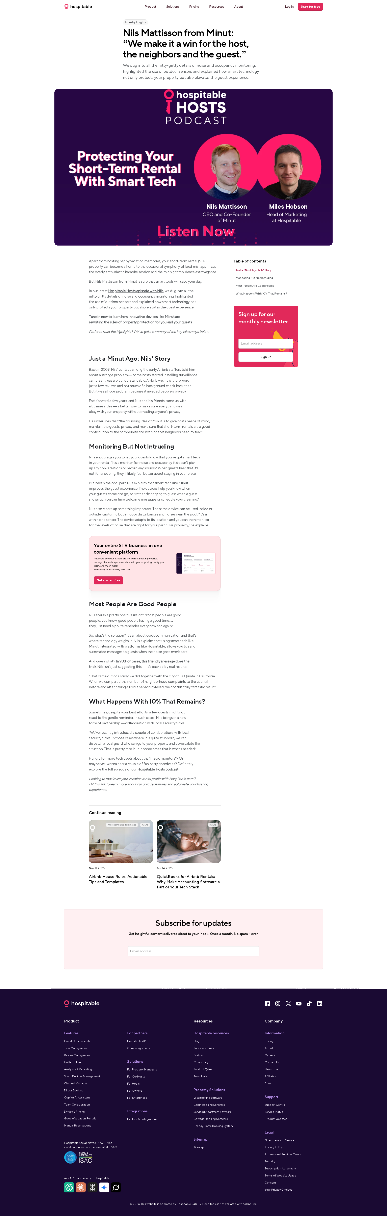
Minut (132, 281)
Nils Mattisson (106, 281)
